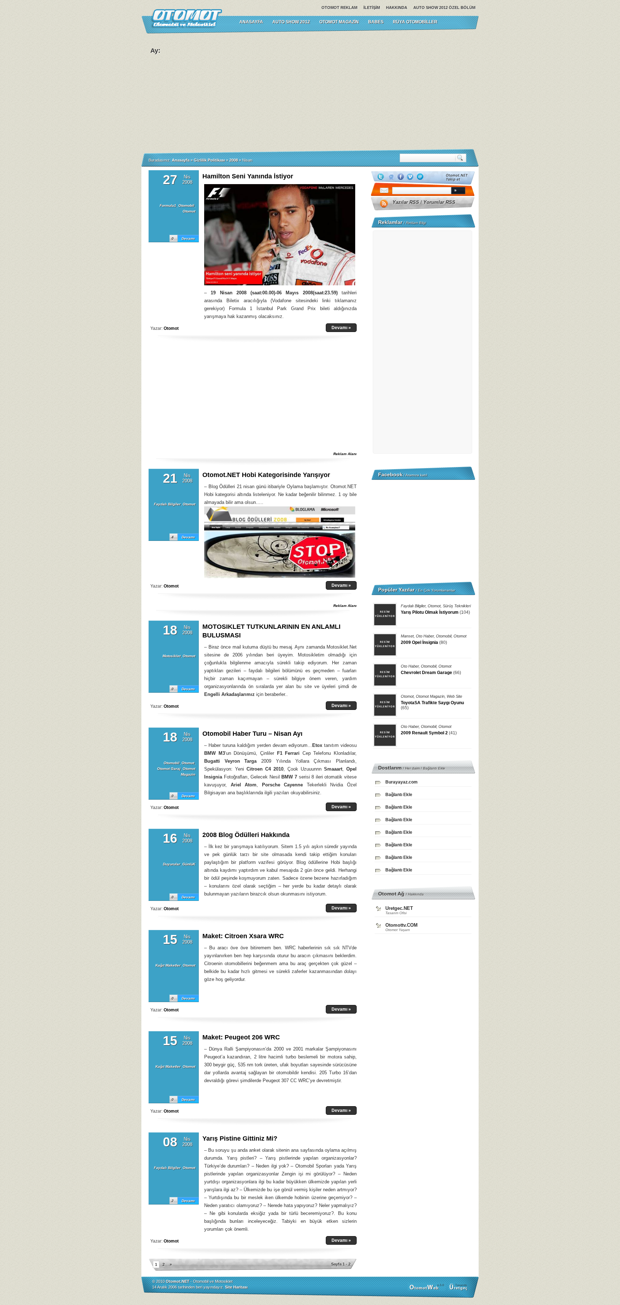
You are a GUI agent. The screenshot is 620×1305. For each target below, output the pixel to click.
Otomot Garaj (168, 769)
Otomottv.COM (401, 925)
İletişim (371, 7)
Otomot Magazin (339, 21)
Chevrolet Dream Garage (426, 672)
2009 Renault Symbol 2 (424, 732)
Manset (407, 636)
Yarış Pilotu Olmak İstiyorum (430, 612)
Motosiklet (171, 656)
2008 (233, 160)
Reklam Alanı (345, 454)
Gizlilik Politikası (209, 160)
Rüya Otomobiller (415, 21)
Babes (376, 21)
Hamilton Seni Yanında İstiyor (247, 176)
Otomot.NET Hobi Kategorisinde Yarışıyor (266, 474)
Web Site (454, 696)
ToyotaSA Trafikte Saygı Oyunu (432, 702)
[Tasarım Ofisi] (459, 1289)
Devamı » (341, 327)
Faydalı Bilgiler (167, 504)
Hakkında (396, 7)
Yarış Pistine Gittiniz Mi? (239, 1138)
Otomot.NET (177, 1281)
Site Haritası (236, 1287)
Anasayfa (180, 160)
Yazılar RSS (406, 202)
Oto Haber (425, 636)
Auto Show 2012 (291, 21)
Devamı (188, 238)
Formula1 (168, 205)
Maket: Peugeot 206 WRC (241, 1037)
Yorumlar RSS (439, 202)
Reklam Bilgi (416, 223)
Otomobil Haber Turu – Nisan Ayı (252, 733)
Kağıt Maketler (167, 965)
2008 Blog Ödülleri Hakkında (246, 834)
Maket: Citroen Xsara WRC (243, 936)
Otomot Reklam (339, 7)
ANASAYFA (251, 21)
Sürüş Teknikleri (457, 606)
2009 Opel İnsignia (419, 642)
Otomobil (186, 205)
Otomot (189, 211)
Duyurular (171, 864)
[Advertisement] (382, 91)
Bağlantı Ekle (434, 768)
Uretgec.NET (399, 908)
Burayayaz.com (401, 782)
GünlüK (188, 864)
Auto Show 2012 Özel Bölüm (444, 7)
